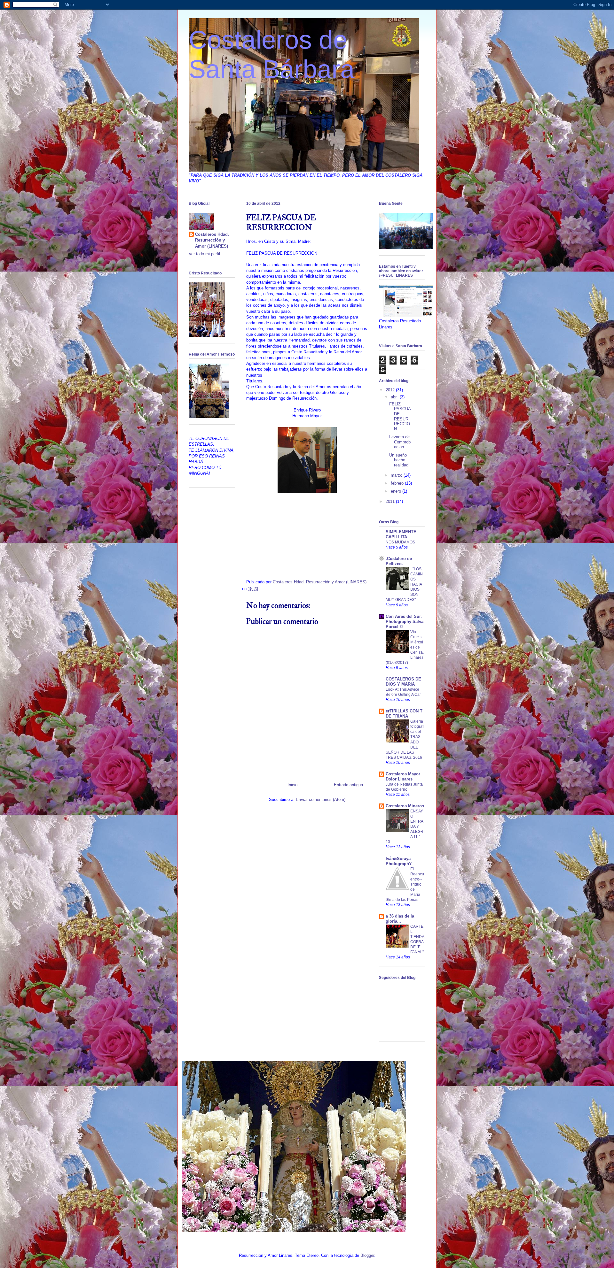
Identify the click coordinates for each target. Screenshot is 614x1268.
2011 (391, 501)
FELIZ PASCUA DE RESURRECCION (400, 416)
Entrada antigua (348, 784)
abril (395, 397)
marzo (397, 475)
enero (396, 491)
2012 (391, 390)
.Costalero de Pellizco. (399, 561)
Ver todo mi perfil (204, 253)
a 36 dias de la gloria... (400, 919)
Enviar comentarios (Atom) (320, 799)
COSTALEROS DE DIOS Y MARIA (403, 682)
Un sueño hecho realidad (398, 460)
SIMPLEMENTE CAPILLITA (401, 534)
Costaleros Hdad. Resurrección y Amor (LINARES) (212, 240)
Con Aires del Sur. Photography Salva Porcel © (404, 621)
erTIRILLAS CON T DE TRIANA (404, 714)
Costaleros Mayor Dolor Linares (403, 776)
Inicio (292, 784)
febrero (398, 483)
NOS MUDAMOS (400, 542)
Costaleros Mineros (405, 805)
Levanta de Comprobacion (400, 441)
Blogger (367, 1255)
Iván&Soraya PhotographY (399, 861)
